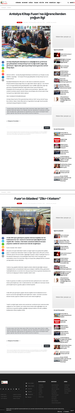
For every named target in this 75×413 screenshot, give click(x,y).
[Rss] (14, 389)
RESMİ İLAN (52, 2)
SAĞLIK (31, 2)
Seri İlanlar (54, 399)
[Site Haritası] (17, 389)
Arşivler (30, 391)
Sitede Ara (67, 385)
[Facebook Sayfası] (1, 389)
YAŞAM (36, 2)
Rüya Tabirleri (67, 391)
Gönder (47, 127)
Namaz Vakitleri (55, 389)
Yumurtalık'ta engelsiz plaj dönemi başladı (65, 134)
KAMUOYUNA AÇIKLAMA (63, 140)
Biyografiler (67, 389)
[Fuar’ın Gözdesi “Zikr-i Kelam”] (26, 220)
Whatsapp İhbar (17, 396)
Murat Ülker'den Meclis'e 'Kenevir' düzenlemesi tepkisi (65, 86)
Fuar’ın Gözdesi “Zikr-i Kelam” (64, 66)
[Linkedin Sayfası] (12, 389)
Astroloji (66, 393)
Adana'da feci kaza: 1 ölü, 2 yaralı (66, 54)
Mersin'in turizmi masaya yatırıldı (64, 171)
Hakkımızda (3, 394)
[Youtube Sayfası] (9, 389)
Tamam (66, 411)
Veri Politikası (4, 398)
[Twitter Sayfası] (4, 389)
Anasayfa (3, 7)
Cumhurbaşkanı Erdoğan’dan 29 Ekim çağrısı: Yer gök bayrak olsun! (66, 159)
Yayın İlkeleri (4, 396)
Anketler (66, 387)
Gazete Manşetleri (56, 403)
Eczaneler (54, 391)
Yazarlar (29, 389)
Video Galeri (31, 386)
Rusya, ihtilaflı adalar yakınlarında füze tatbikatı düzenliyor (65, 178)
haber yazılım (3, 411)
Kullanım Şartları (17, 394)
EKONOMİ (24, 2)
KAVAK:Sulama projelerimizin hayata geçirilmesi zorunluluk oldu (65, 73)
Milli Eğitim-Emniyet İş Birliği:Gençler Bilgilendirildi (65, 61)
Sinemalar (54, 397)
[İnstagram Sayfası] (6, 389)
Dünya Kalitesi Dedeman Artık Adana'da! (64, 92)
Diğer (58, 2)
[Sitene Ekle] (19, 389)
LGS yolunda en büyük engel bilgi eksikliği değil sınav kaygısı (65, 99)
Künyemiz (30, 394)
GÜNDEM (18, 2)
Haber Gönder (16, 398)
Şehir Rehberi (55, 401)
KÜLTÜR (41, 2)
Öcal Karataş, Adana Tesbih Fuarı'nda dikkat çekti (65, 166)
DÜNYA (8, 192)
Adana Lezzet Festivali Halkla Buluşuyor (64, 146)
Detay (60, 411)
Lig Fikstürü (54, 393)
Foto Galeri (31, 383)
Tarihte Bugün (55, 395)
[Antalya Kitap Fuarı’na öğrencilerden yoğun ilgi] (26, 42)
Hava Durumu (55, 385)
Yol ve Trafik (55, 387)
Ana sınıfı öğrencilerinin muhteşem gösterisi (65, 80)
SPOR (46, 2)
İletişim (29, 397)
